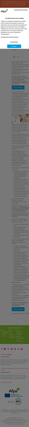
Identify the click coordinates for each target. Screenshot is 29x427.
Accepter (14, 46)
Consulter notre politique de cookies (9, 37)
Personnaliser (14, 42)
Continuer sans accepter (20, 9)
